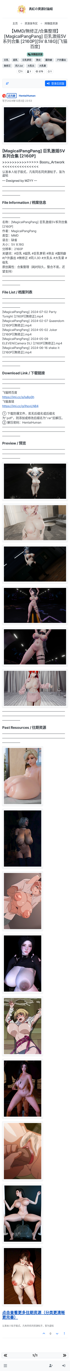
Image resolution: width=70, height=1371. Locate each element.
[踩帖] (57, 1333)
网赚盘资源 (36, 54)
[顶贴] (44, 1333)
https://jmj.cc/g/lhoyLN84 (20, 406)
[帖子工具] (64, 1333)
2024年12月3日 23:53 (19, 100)
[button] (5, 1366)
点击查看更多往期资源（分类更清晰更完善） (33, 1315)
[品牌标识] (21, 8)
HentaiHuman (27, 95)
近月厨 (11, 95)
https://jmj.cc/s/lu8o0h (18, 397)
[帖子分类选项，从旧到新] (7, 83)
